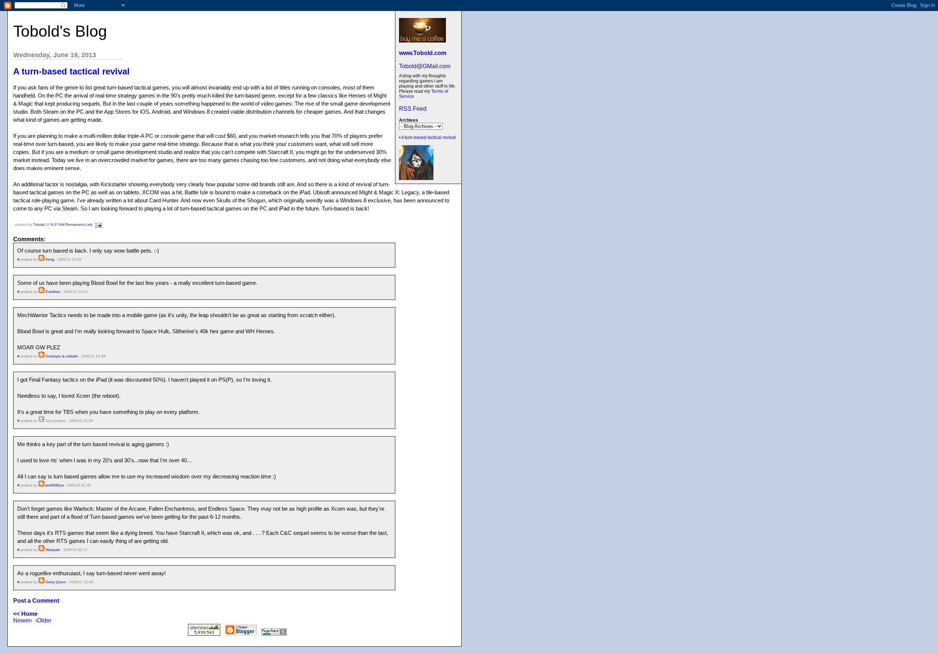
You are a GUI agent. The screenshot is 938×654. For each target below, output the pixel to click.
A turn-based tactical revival (428, 137)
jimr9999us (54, 485)
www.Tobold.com (422, 53)
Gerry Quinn (55, 582)
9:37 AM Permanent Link (71, 225)
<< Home (25, 614)
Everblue (52, 292)
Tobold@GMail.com (424, 66)
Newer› (22, 620)
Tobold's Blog (60, 31)
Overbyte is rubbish (61, 356)
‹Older (43, 620)
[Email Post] (97, 225)
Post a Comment (36, 601)
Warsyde (52, 550)
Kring (49, 259)
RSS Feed (412, 109)
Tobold (39, 225)
